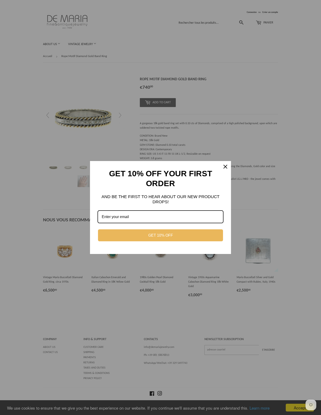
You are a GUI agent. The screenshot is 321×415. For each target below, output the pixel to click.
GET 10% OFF (160, 235)
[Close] (225, 166)
